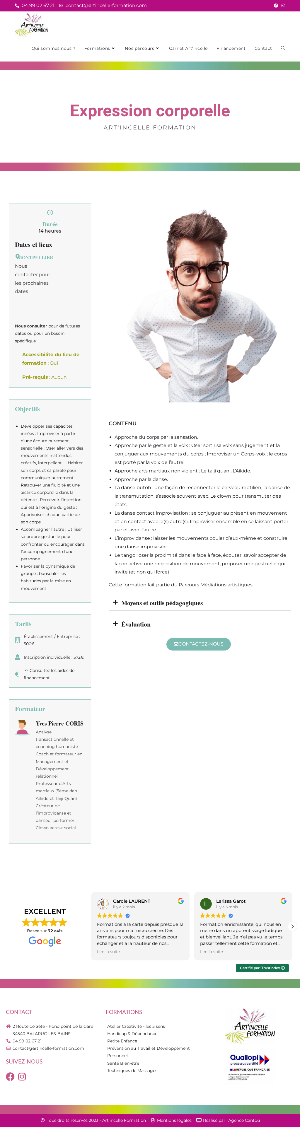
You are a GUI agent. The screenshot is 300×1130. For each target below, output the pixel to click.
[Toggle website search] (283, 48)
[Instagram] (22, 1076)
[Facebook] (10, 1076)
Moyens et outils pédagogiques (162, 602)
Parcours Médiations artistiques (216, 585)
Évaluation (136, 624)
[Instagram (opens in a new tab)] (282, 5)
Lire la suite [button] (108, 951)
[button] (200, 603)
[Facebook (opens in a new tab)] (276, 5)
